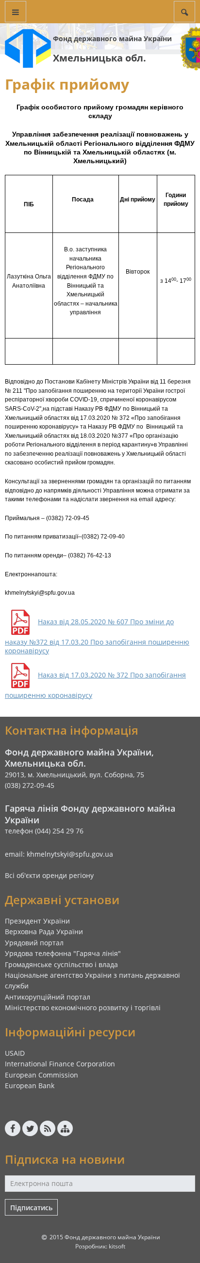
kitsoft (117, 1246)
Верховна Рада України (44, 931)
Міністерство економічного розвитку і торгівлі (83, 1007)
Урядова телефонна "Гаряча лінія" (63, 953)
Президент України (37, 920)
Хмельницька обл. (99, 57)
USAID (15, 1053)
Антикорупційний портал (47, 996)
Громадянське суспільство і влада (61, 964)
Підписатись (31, 1207)
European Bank (29, 1085)
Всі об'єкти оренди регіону (49, 875)
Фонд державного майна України (112, 38)
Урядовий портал (34, 942)
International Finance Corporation (60, 1063)
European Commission (41, 1074)
